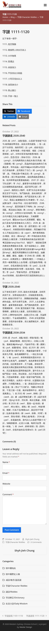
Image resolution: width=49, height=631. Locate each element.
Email (6, 473)
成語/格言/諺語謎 (13, 580)
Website (6, 483)
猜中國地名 (11, 568)
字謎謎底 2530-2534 (14, 332)
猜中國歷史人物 (13, 574)
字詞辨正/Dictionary (15, 597)
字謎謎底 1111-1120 (35, 615)
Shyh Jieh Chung (32, 539)
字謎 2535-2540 (11, 286)
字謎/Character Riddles (15, 542)
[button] (45, 5)
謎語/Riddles (11, 591)
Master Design (26, 627)
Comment (8, 494)
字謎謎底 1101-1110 (13, 615)
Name (6, 462)
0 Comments (36, 542)
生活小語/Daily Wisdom (17, 603)
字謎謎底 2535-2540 (14, 135)
